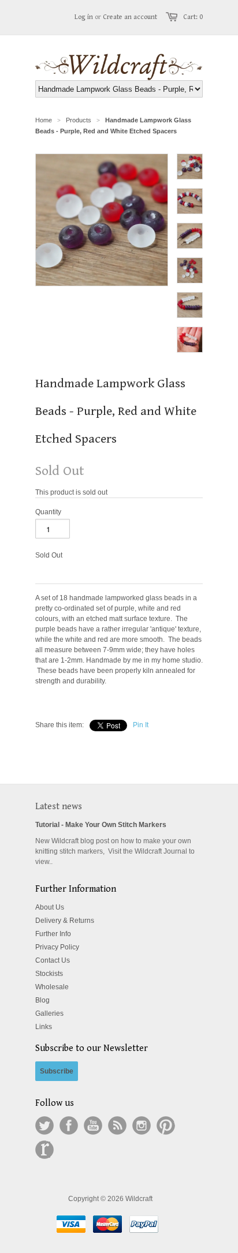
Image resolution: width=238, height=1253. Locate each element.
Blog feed (117, 1125)
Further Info (53, 934)
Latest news (58, 806)
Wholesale (52, 987)
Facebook (69, 1125)
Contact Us (52, 960)
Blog (42, 1000)
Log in (84, 17)
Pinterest (166, 1125)
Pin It (140, 725)
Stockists (49, 974)
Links (43, 1027)
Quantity (48, 512)
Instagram (141, 1125)
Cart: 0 (193, 17)
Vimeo (44, 1149)
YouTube (93, 1125)
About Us (49, 907)
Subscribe (56, 1071)
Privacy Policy (57, 947)
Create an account (130, 17)
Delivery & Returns (64, 921)
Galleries (49, 1013)
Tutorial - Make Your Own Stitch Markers (100, 825)
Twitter (44, 1125)
